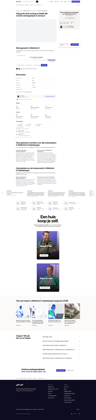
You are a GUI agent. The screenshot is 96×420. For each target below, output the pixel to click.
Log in (69, 1)
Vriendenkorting (52, 395)
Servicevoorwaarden (69, 400)
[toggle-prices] (65, 18)
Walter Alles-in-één (53, 389)
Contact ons (67, 395)
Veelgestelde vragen (69, 393)
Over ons (66, 387)
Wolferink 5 (35, 378)
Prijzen (65, 1)
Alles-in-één (56, 1)
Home (17, 378)
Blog (65, 389)
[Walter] (18, 1)
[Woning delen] (77, 5)
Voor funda (51, 398)
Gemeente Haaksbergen (23, 378)
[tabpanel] (36, 132)
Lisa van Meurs (71, 27)
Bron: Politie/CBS (22, 137)
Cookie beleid (67, 402)
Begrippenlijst (67, 391)
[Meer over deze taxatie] (46, 10)
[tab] (20, 125)
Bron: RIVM (17, 137)
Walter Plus (51, 387)
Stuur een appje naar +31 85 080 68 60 (37, 409)
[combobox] (30, 2)
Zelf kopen (51, 1)
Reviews (61, 1)
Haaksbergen (30, 378)
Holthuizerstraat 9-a (41, 378)
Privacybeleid (67, 398)
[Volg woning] (79, 5)
